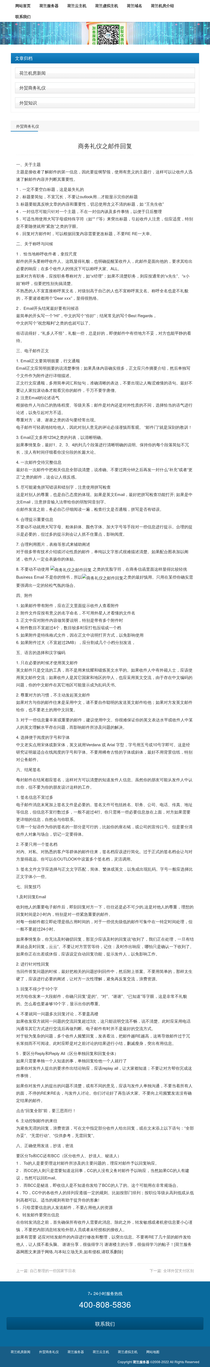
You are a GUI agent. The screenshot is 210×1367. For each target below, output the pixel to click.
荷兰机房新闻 (32, 73)
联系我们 (105, 1323)
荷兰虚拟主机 (128, 1351)
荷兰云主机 (101, 1351)
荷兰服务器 (76, 1351)
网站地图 (152, 1351)
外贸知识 (28, 103)
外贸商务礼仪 (32, 87)
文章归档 (24, 58)
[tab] (105, 58)
